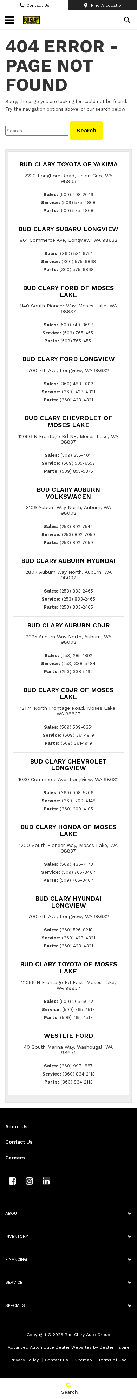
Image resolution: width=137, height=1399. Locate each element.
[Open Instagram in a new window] (29, 1181)
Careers (15, 1157)
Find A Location (107, 5)
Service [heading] (13, 1282)
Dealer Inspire (114, 1347)
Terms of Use (112, 1359)
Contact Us (38, 5)
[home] (31, 19)
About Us (16, 1126)
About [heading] (12, 1213)
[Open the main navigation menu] (9, 20)
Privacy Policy (25, 1359)
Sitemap (83, 1359)
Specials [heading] (15, 1305)
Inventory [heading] (16, 1236)
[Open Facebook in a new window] (12, 1181)
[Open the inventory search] (127, 20)
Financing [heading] (16, 1259)
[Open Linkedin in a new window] (46, 1181)
